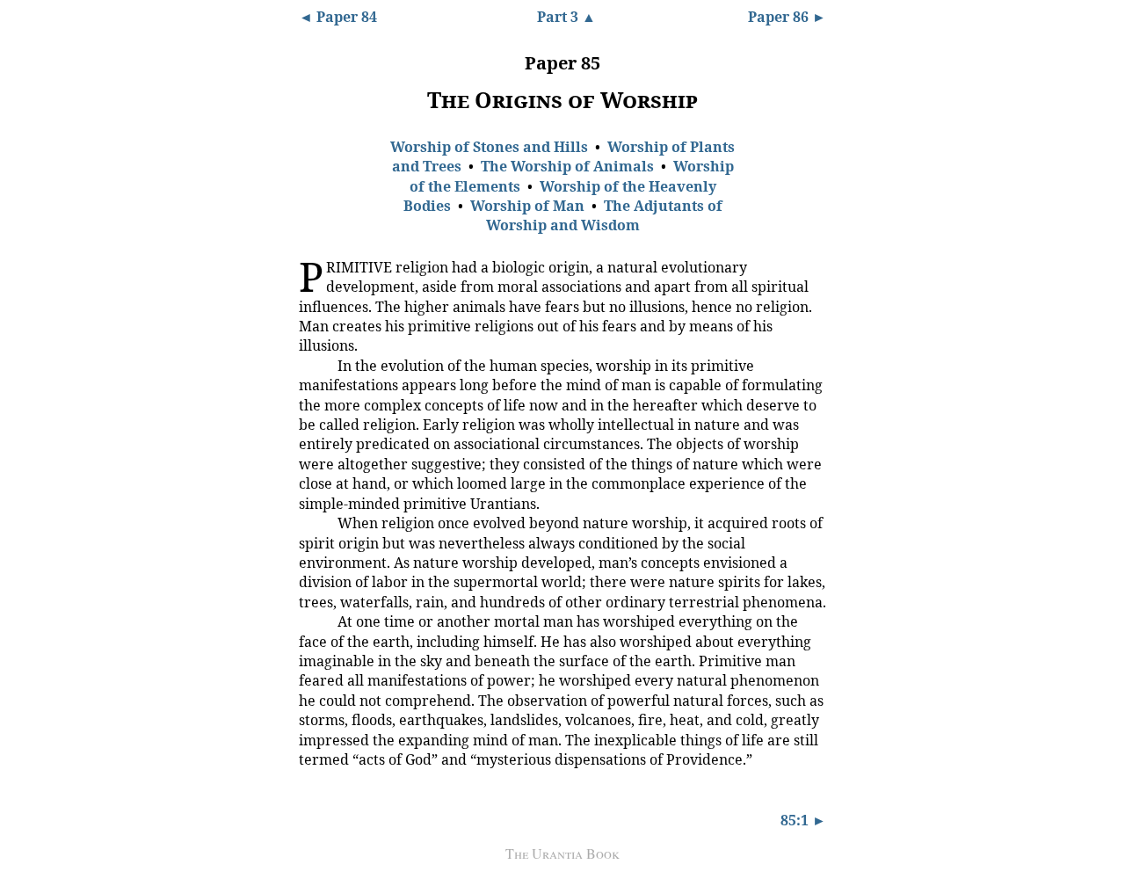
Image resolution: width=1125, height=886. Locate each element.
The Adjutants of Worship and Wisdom (604, 215)
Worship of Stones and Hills (489, 146)
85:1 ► (803, 820)
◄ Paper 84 (338, 16)
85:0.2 (312, 364)
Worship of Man (527, 205)
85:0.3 (312, 522)
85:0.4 (312, 620)
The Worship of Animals (567, 166)
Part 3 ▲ (566, 16)
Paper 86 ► (787, 16)
